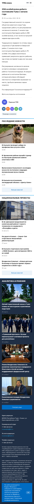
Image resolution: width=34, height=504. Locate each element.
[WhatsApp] (16, 109)
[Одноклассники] (8, 109)
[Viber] (12, 109)
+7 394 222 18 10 (7, 427)
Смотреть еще (17, 407)
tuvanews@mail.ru (8, 436)
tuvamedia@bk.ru (7, 429)
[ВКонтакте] (4, 109)
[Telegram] (20, 109)
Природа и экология (9, 114)
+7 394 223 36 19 (7, 442)
